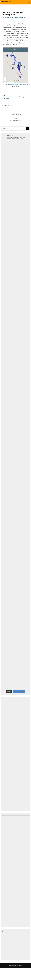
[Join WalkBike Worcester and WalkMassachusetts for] (15, 181)
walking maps (6, 98)
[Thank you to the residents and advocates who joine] (15, 479)
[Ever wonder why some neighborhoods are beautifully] (15, 662)
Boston (4, 97)
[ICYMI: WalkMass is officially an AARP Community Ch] (15, 380)
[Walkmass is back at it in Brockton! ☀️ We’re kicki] (15, 683)
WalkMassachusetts (11, 17)
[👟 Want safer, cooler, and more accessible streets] (15, 293)
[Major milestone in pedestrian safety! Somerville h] (15, 157)
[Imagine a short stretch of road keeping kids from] (15, 429)
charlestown (10, 97)
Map (4, 95)
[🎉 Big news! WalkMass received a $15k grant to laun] (15, 450)
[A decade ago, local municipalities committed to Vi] (15, 579)
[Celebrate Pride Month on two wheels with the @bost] (15, 640)
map (15, 97)
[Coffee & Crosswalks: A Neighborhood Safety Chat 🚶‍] (15, 402)
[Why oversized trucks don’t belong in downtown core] (15, 272)
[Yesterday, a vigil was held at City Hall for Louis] (15, 351)
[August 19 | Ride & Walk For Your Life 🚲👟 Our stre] (15, 208)
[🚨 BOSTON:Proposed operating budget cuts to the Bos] (15, 612)
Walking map (20, 97)
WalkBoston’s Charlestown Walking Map (16, 84)
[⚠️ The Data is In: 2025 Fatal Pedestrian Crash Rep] (15, 534)
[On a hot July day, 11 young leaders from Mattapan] (15, 243)
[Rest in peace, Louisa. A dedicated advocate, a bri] (15, 366)
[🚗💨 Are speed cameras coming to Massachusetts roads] (15, 322)
